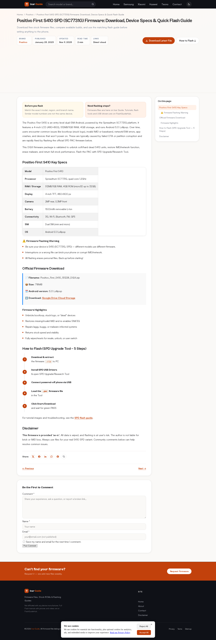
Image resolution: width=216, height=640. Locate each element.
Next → (142, 468)
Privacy (172, 629)
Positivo (30, 14)
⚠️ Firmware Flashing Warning (174, 112)
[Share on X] (33, 456)
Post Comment (30, 546)
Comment (28, 493)
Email (25, 531)
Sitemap (188, 629)
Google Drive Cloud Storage (58, 297)
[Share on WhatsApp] (51, 456)
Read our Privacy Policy (120, 632)
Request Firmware (179, 571)
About (141, 606)
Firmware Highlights (169, 123)
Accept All (143, 632)
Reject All (143, 626)
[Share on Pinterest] (57, 456)
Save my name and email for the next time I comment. (53, 541)
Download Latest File (160, 40)
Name (26, 521)
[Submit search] (93, 4)
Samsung (129, 4)
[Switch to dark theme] (188, 4)
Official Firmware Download (172, 117)
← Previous (28, 468)
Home (116, 4)
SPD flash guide (83, 417)
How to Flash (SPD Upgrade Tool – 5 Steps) (177, 129)
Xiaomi (141, 4)
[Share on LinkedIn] (45, 456)
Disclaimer (164, 136)
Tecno (164, 4)
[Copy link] (63, 456)
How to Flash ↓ (187, 40)
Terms (180, 629)
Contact (177, 4)
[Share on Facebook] (39, 456)
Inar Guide (35, 629)
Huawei (153, 4)
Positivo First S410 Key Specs (173, 107)
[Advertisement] (108, 67)
